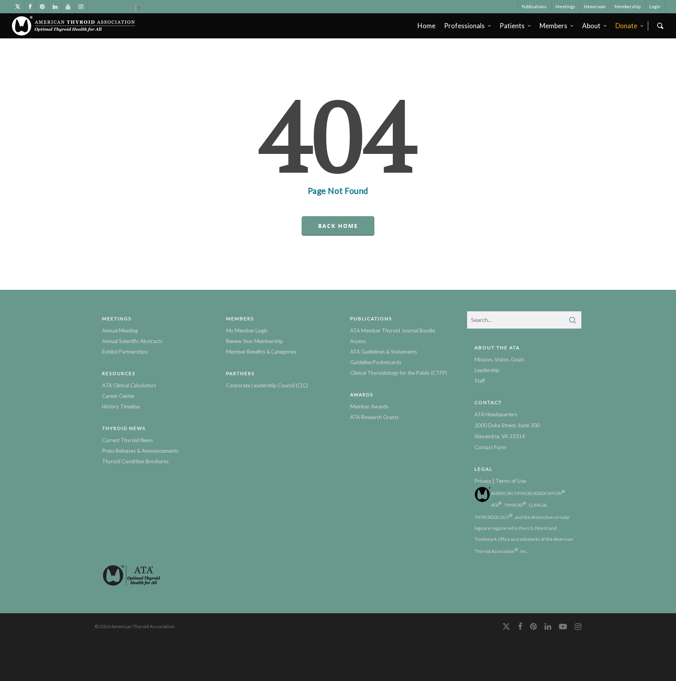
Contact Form (490, 447)
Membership (627, 6)
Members (553, 26)
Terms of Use (511, 481)
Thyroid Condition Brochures (135, 461)
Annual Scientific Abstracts (132, 341)
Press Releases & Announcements (140, 451)
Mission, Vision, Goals (499, 359)
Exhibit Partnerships (125, 352)
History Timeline (121, 406)
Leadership (487, 370)
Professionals (464, 26)
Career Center (118, 396)
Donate (626, 26)
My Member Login (247, 330)
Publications (534, 6)
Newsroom (595, 6)
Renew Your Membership (254, 341)
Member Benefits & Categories (261, 352)
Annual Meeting (120, 330)
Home (426, 26)
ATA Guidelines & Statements (383, 352)
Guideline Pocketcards (375, 362)
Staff (480, 381)
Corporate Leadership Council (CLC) (267, 385)
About (591, 26)
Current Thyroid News (127, 440)
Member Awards (369, 406)
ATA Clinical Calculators (129, 385)
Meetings (565, 6)
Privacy (483, 481)
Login (654, 6)
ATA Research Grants (374, 417)
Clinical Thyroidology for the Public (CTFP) (398, 373)
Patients (512, 26)
